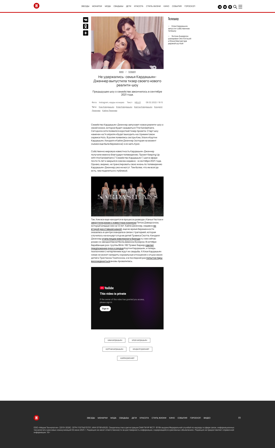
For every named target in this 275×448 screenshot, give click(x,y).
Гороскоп (189, 6)
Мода (108, 6)
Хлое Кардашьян (124, 107)
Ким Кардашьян (106, 107)
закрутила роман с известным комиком (113, 222)
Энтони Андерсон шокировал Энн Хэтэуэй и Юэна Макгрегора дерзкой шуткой (179, 40)
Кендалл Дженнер (141, 349)
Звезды (85, 6)
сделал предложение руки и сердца (122, 247)
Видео (207, 417)
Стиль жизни (153, 6)
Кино (166, 6)
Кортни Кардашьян (143, 107)
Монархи (97, 6)
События (177, 6)
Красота (138, 6)
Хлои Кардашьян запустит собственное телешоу (179, 28)
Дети (128, 6)
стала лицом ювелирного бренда (121, 238)
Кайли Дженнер (109, 110)
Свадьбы (118, 6)
